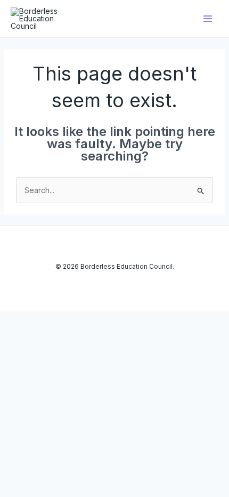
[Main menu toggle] (207, 19)
